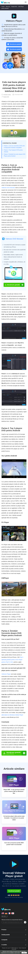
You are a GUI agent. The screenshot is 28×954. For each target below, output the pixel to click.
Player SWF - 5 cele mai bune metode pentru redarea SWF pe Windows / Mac (14, 791)
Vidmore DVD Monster (8, 187)
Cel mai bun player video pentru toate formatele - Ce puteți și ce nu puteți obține (14, 818)
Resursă (8, 6)
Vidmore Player (14, 21)
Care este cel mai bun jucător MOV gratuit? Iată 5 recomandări (14, 843)
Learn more (17, 952)
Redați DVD (14, 6)
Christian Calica (7, 94)
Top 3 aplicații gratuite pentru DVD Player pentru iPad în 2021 (12, 659)
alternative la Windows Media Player (12, 715)
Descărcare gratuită (15, 44)
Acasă (2, 6)
